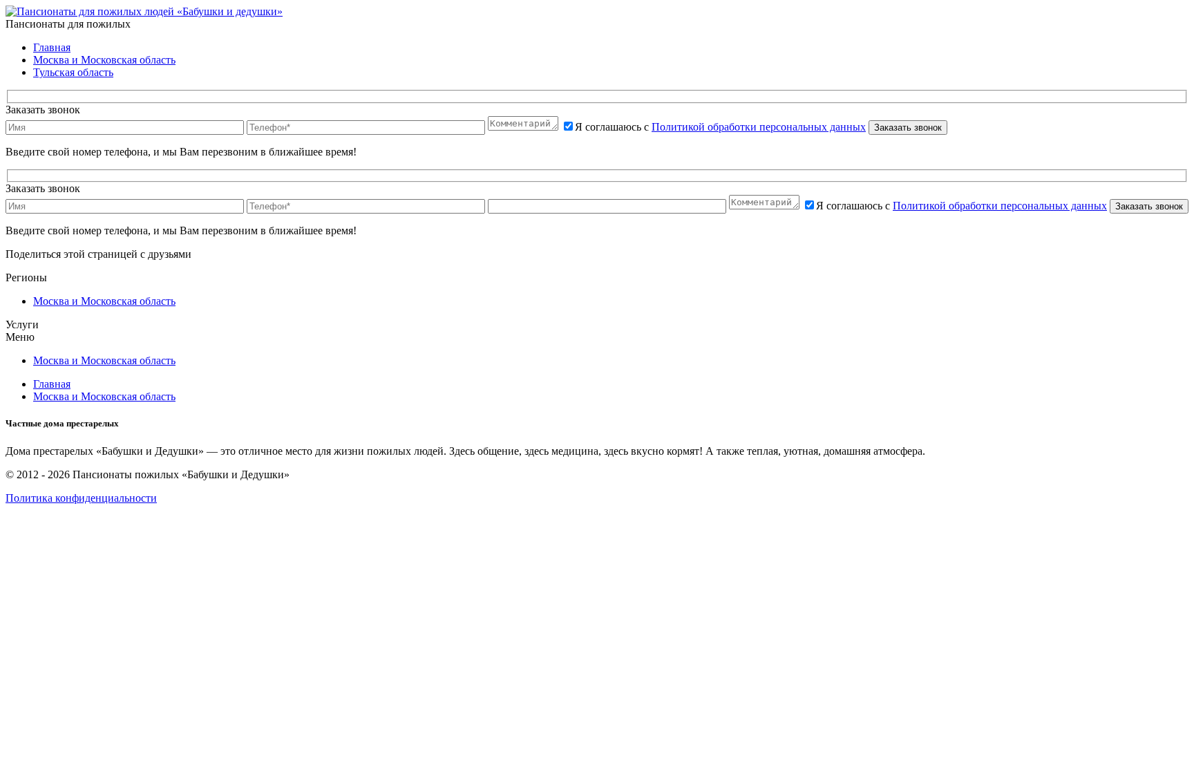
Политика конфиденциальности (81, 498)
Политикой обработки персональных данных (759, 127)
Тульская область (73, 72)
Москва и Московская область (104, 60)
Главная (51, 47)
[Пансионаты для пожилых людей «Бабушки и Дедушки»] (144, 11)
